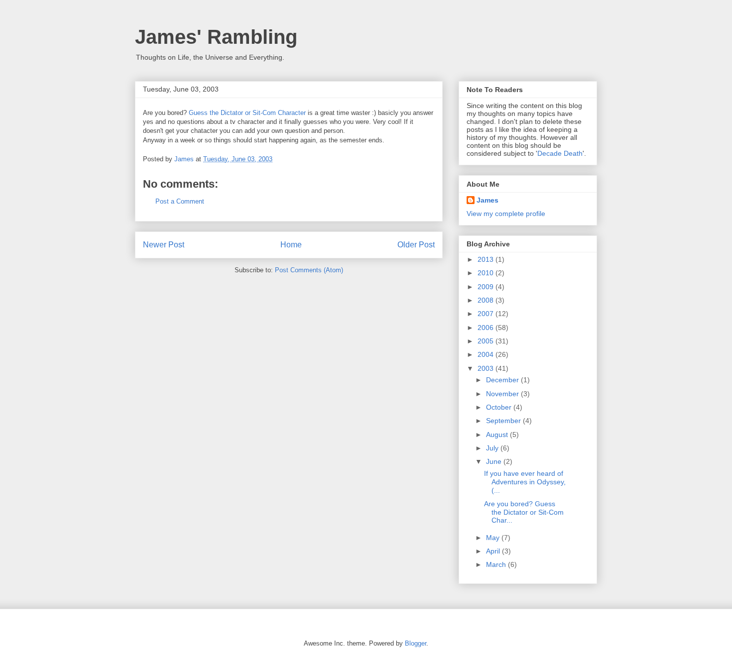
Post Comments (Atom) (309, 270)
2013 (486, 259)
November (503, 394)
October (499, 407)
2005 (486, 341)
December (503, 380)
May (493, 538)
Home (291, 244)
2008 (486, 300)
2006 (486, 328)
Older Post (416, 244)
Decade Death (560, 153)
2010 (486, 273)
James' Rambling (216, 37)
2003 (486, 368)
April (494, 551)
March (497, 564)
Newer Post (163, 244)
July (493, 448)
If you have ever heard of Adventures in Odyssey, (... (525, 481)
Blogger (415, 643)
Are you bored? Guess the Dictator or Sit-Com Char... (524, 512)
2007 (486, 314)
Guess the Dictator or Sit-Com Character (247, 112)
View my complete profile (506, 214)
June (494, 461)
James (487, 200)
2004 (486, 354)
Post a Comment (179, 201)
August (498, 435)
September (504, 421)
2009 (486, 287)
